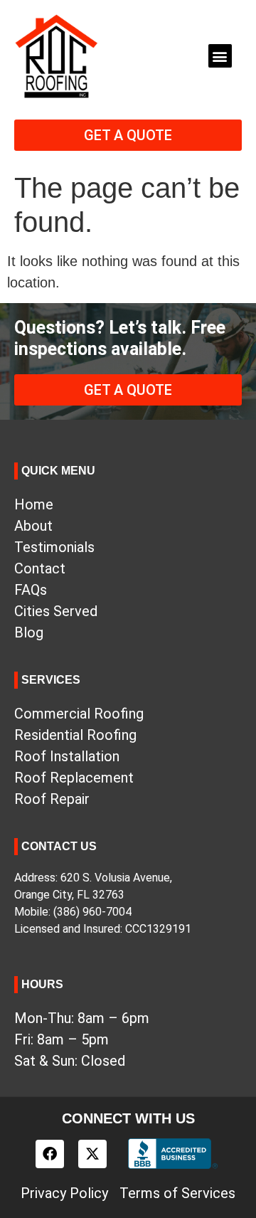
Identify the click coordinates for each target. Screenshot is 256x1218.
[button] (220, 55)
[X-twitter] (92, 1154)
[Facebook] (50, 1154)
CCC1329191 (158, 929)
